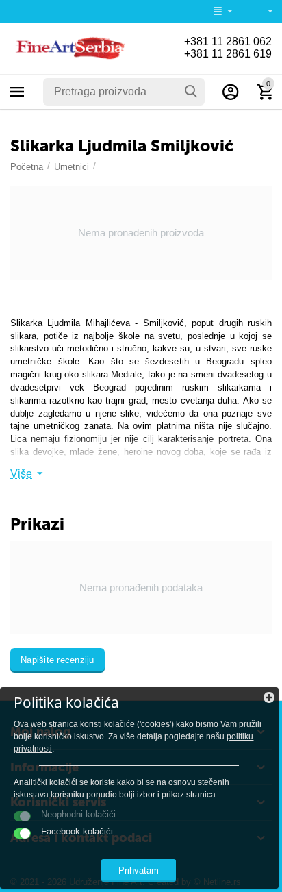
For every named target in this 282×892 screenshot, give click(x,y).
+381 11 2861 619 (228, 54)
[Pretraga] (191, 92)
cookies (155, 724)
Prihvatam (138, 870)
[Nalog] (231, 91)
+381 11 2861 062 (228, 41)
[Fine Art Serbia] (68, 47)
